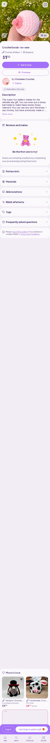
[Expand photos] (4, 35)
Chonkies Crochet (24, 79)
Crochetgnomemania (10, 703)
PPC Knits (30, 703)
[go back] (4, 4)
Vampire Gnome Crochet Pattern (22, 700)
